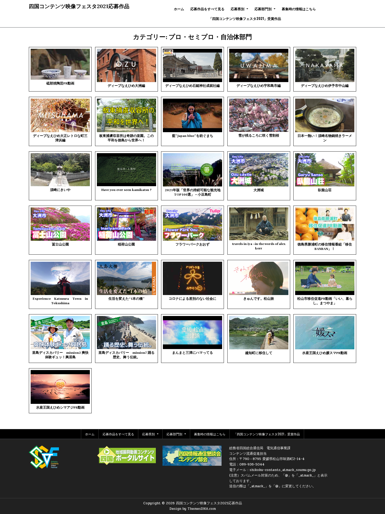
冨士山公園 (60, 244)
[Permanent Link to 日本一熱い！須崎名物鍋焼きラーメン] (324, 115)
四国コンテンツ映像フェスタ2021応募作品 (79, 6)
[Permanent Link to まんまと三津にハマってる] (192, 332)
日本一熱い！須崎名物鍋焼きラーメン (325, 138)
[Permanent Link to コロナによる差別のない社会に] (192, 278)
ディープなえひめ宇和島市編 (258, 86)
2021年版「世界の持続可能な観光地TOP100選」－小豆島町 (193, 192)
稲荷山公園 (126, 244)
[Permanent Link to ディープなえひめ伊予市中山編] (324, 65)
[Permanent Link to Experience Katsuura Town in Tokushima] (60, 278)
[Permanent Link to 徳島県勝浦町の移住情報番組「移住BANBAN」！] (324, 224)
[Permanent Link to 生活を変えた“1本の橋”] (126, 278)
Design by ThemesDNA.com (192, 508)
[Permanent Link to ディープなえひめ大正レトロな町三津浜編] (60, 115)
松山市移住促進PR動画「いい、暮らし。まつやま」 (325, 301)
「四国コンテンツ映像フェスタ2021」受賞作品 (245, 18)
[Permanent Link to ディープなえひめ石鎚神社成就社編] (192, 65)
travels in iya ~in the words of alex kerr (258, 246)
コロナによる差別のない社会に (192, 299)
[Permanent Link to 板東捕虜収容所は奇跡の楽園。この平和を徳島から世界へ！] (126, 115)
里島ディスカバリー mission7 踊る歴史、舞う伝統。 (126, 355)
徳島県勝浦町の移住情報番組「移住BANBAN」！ (325, 246)
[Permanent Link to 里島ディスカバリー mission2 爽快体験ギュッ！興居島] (60, 332)
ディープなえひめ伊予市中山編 (325, 86)
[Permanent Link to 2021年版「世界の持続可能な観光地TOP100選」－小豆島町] (192, 169)
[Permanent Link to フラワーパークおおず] (192, 224)
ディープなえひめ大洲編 (126, 86)
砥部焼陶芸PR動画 (60, 83)
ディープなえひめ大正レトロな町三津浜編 (60, 138)
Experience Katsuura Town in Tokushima (60, 301)
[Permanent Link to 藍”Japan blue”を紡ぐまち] (192, 115)
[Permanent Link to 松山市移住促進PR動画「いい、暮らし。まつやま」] (324, 278)
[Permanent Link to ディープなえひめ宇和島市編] (258, 65)
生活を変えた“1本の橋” (126, 299)
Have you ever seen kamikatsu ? (126, 190)
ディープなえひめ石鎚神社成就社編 (192, 86)
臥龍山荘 (325, 190)
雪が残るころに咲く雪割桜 (258, 135)
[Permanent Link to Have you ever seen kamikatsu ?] (126, 169)
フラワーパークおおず (192, 244)
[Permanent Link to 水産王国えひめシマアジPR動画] (60, 387)
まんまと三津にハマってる (192, 353)
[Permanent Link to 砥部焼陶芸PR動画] (60, 64)
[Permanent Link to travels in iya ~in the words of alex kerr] (258, 223)
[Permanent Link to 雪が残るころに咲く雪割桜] (258, 115)
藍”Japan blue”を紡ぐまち (192, 136)
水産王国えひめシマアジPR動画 (60, 407)
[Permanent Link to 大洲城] (258, 169)
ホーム (179, 8)
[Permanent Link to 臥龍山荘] (324, 169)
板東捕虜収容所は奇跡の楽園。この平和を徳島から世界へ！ (126, 138)
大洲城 (259, 190)
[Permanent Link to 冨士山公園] (60, 224)
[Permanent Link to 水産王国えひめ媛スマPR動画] (324, 332)
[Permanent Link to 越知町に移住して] (258, 332)
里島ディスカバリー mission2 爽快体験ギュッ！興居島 (60, 355)
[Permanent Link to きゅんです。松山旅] (258, 278)
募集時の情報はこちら (299, 8)
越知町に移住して (258, 353)
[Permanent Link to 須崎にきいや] (60, 169)
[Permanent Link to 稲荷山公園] (126, 224)
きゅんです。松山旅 (258, 299)
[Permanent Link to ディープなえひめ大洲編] (126, 65)
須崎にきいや (60, 190)
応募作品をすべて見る (207, 8)
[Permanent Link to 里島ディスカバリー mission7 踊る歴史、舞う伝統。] (126, 332)
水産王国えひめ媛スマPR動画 (324, 353)
